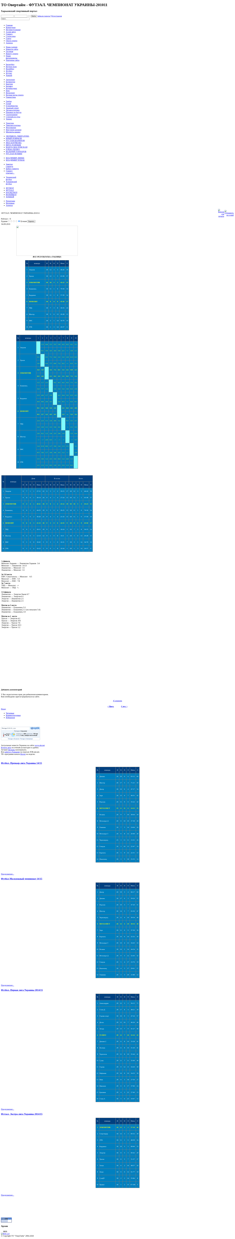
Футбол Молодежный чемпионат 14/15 (21, 878)
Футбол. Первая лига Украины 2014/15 (22, 990)
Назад (3, 709)
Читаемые (10, 713)
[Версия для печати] (221, 212)
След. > (124, 706)
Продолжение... (7, 874)
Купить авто (6, 748)
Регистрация (56, 16)
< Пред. (110, 706)
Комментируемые (13, 715)
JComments (117, 701)
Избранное (10, 718)
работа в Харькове (12, 752)
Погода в (20, 731)
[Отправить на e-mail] (229, 212)
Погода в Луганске (13, 739)
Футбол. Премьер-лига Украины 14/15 (21, 763)
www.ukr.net (40, 745)
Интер (23, 754)
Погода (4, 728)
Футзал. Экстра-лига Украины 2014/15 (21, 1114)
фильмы (11, 750)
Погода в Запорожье (26, 739)
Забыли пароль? (44, 16)
